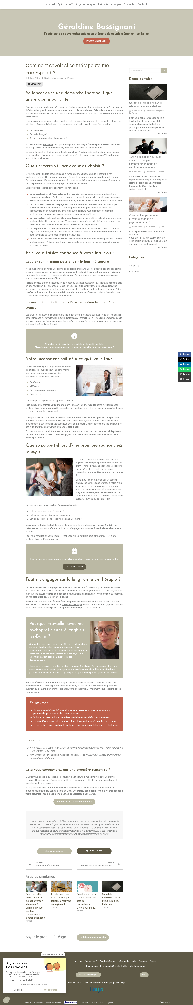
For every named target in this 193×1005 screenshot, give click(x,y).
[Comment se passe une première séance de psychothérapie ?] (148, 204)
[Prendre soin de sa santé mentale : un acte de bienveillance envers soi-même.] (87, 886)
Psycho (133, 271)
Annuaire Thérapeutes (104, 1002)
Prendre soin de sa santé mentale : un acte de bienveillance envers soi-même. (74, 347)
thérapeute (48, 144)
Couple (132, 265)
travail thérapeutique (57, 107)
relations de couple (107, 204)
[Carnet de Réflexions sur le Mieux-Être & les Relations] (112, 886)
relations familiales (87, 204)
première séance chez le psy (52, 721)
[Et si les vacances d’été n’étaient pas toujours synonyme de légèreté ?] (61, 886)
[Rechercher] (164, 70)
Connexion (165, 1002)
